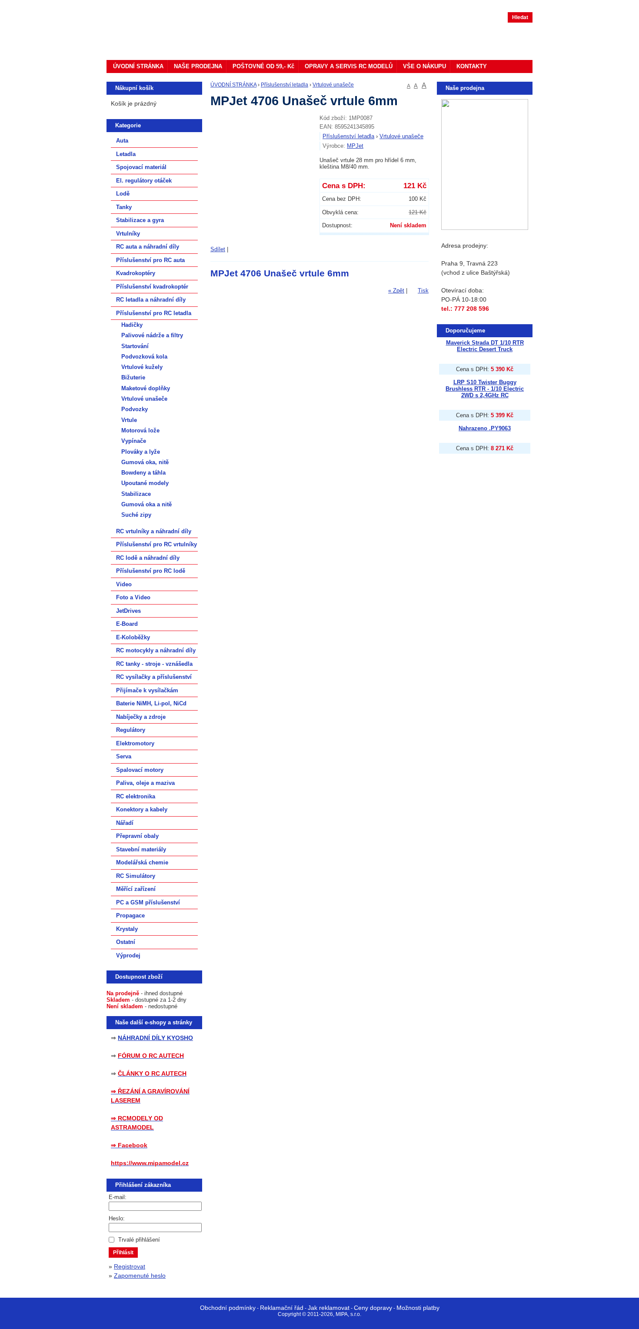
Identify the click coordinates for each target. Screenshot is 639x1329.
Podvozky (134, 409)
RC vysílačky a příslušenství (154, 677)
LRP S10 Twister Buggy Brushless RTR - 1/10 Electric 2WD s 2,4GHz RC (485, 389)
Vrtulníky (128, 233)
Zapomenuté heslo (140, 1275)
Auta (122, 140)
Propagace (130, 915)
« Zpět (396, 290)
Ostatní (125, 942)
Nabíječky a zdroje (141, 717)
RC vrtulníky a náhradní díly (153, 531)
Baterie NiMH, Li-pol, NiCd (151, 703)
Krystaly (127, 929)
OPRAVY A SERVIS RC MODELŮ (349, 66)
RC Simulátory (135, 876)
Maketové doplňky (145, 388)
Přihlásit (123, 1252)
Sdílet (217, 249)
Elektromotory (135, 743)
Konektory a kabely (141, 809)
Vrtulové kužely (142, 367)
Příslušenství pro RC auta (150, 260)
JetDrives (128, 611)
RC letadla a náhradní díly (151, 299)
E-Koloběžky (133, 637)
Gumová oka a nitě (146, 504)
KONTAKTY (471, 66)
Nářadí (124, 823)
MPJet (355, 146)
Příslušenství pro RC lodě (150, 571)
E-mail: (117, 1197)
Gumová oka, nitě (145, 462)
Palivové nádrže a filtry (152, 335)
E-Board (127, 624)
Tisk (423, 290)
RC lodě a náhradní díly (148, 558)
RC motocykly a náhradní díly (156, 650)
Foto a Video (133, 597)
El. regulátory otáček (144, 180)
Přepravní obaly (137, 836)
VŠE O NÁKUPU (424, 66)
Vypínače (133, 441)
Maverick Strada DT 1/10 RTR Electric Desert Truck (485, 345)
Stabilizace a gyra (140, 220)
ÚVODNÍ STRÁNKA (138, 66)
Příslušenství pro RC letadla (153, 313)
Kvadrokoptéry (135, 273)
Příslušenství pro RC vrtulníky (156, 544)
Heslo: (117, 1218)
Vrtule (129, 420)
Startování (135, 346)
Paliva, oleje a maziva (145, 783)
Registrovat (129, 1266)
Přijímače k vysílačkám (147, 690)
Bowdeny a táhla (143, 472)
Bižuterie (133, 377)
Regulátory (130, 730)
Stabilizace (136, 494)
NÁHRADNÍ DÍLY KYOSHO (155, 1037)
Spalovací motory (139, 770)
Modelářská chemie (142, 862)
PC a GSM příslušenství (148, 902)
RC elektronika (135, 796)
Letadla (126, 154)
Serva (123, 756)
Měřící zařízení (136, 889)
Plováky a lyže (140, 452)
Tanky (124, 207)
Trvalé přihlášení (139, 1239)
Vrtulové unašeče (333, 84)
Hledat (520, 17)
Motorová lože (140, 430)
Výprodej (128, 955)
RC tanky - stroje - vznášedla (154, 664)
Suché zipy (136, 515)
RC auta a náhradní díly (147, 246)
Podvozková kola (144, 356)
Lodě (123, 193)
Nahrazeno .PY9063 (485, 428)
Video (124, 584)
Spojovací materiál (141, 167)
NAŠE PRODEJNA (198, 66)
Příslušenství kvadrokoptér (152, 286)
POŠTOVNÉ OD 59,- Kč (263, 66)
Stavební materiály (141, 849)
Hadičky (132, 325)
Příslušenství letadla (284, 84)
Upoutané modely (145, 483)
